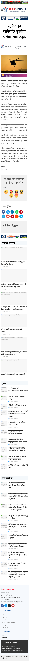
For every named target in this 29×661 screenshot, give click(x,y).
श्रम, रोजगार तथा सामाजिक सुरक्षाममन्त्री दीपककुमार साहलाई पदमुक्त (17, 555)
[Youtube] (13, 605)
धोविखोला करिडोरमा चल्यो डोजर (17, 405)
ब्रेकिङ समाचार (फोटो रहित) (7, 281)
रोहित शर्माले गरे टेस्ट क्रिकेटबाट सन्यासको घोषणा (17, 423)
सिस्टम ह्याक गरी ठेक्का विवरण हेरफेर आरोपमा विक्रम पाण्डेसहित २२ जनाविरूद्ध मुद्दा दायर (14, 308)
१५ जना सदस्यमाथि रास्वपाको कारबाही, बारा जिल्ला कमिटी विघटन (13, 263)
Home (3, 615)
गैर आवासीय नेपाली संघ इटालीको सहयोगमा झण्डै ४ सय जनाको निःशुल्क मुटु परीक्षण (18, 574)
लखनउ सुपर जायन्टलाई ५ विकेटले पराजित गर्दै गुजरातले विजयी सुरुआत (18, 414)
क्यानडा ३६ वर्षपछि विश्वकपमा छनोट (16, 397)
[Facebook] (2, 605)
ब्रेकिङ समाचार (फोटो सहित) (7, 348)
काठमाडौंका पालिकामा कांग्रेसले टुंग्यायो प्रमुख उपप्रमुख (17, 457)
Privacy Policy (6, 625)
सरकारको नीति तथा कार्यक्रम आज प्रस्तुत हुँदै (13, 374)
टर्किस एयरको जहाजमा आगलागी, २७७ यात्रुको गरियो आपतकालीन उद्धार (14, 353)
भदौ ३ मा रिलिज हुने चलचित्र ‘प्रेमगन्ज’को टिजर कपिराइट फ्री (17, 449)
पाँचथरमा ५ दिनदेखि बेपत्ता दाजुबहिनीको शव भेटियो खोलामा (17, 440)
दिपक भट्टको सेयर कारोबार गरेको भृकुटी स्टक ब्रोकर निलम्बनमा (17, 545)
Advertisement (6, 620)
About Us (4, 617)
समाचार (3, 258)
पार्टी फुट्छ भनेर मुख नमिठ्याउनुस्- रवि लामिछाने (11, 330)
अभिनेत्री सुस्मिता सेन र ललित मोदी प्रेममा (18, 466)
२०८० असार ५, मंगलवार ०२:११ (6, 266)
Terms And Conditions (8, 622)
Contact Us (5, 627)
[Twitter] (5, 605)
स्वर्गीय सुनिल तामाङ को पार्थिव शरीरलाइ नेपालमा (17, 564)
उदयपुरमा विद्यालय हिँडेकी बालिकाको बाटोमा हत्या (15, 432)
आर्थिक (3, 371)
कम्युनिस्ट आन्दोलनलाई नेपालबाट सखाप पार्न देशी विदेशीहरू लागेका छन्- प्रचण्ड (13, 285)
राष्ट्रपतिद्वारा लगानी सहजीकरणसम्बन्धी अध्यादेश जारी (18, 389)
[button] (3, 212)
